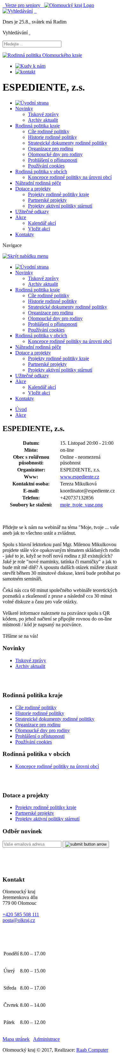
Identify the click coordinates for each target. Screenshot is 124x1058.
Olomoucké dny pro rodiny (55, 154)
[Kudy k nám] (30, 66)
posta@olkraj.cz (19, 920)
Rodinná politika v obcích (41, 171)
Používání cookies (46, 165)
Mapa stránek (16, 1039)
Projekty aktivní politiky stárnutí (60, 206)
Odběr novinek (22, 831)
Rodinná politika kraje (37, 125)
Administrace (46, 1039)
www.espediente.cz (79, 476)
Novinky (24, 108)
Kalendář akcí (42, 223)
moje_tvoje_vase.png (81, 504)
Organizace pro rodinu (50, 148)
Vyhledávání (15, 32)
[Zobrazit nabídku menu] (35, 11)
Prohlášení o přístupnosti (52, 160)
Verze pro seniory (23, 5)
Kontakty (24, 234)
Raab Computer (92, 1050)
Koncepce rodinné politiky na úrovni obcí (70, 177)
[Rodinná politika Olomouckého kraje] (42, 55)
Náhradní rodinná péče (38, 183)
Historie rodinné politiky (52, 137)
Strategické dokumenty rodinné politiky (67, 143)
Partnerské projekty (47, 200)
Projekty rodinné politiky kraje (58, 194)
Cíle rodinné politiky (48, 131)
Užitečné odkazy (32, 211)
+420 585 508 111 (21, 914)
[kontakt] (25, 71)
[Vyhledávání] (18, 11)
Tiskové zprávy (43, 114)
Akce (20, 217)
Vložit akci (39, 228)
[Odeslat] (86, 844)
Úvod (21, 409)
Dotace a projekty (33, 188)
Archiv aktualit (43, 120)
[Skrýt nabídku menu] (29, 32)
